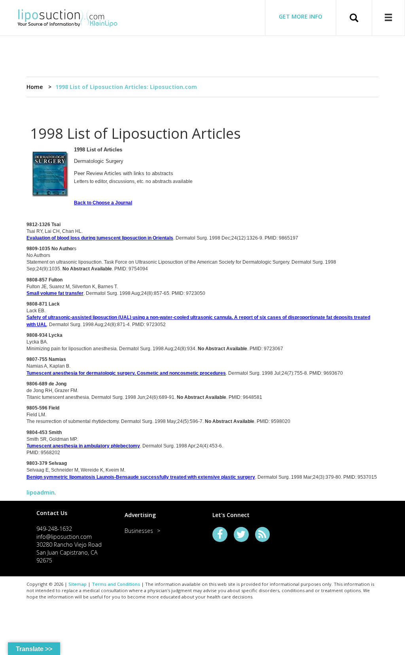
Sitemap (77, 584)
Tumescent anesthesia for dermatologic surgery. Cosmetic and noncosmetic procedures (126, 373)
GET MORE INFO (300, 16)
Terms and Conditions (116, 584)
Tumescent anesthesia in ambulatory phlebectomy (83, 446)
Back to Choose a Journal (103, 203)
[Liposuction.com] (68, 17)
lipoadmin (40, 492)
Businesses (139, 530)
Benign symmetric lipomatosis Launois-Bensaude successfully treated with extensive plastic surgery (140, 477)
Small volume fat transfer (54, 293)
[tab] (70, 513)
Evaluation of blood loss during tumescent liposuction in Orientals (99, 238)
